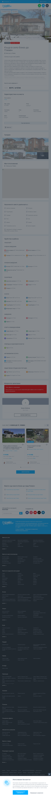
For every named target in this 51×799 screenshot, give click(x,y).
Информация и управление (36, 793)
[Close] (49, 774)
